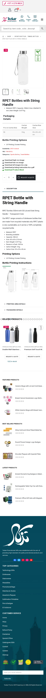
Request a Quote (27, 177)
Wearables (6, 583)
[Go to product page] (34, 334)
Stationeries (6, 578)
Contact (5, 646)
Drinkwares (6, 574)
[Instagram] (27, 560)
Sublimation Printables (10, 599)
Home (4, 618)
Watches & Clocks (8, 591)
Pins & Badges (7, 603)
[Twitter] (19, 560)
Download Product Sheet (14, 170)
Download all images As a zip (16, 165)
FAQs (4, 622)
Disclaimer (6, 634)
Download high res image (14, 160)
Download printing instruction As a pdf (19, 167)
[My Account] (10, 9)
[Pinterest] (23, 560)
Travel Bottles (24, 154)
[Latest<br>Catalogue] (35, 16)
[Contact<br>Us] (28, 16)
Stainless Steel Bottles (9, 346)
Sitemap (5, 655)
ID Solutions (6, 607)
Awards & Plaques (8, 595)
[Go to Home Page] (3, 36)
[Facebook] (15, 560)
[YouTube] (31, 560)
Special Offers (7, 638)
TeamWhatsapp (22, 20)
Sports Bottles (15, 154)
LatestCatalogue (35, 20)
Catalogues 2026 (8, 642)
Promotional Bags (8, 587)
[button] (5, 68)
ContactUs (28, 20)
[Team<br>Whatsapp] (22, 16)
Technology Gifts (8, 570)
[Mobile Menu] (42, 20)
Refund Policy (7, 630)
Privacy (4, 626)
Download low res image (14, 162)
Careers (5, 651)
